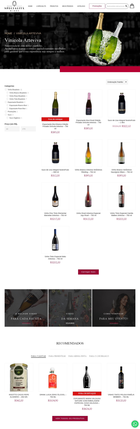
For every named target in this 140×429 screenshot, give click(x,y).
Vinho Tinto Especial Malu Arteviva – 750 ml (55, 258)
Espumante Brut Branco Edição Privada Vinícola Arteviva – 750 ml (55, 126)
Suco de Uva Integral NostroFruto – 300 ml (55, 171)
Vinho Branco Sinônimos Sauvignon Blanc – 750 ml (121, 171)
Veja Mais (26, 323)
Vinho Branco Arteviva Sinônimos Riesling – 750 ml (88, 171)
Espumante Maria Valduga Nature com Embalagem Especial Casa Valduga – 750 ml (87, 402)
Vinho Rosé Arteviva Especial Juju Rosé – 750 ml (88, 214)
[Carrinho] (132, 6)
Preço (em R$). (11, 124)
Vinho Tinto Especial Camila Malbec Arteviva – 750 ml (121, 214)
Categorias (9, 86)
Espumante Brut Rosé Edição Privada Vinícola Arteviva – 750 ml (88, 122)
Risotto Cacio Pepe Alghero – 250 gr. (19, 396)
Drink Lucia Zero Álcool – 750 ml (53, 396)
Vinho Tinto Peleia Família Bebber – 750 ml (121, 396)
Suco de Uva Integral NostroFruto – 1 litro (121, 121)
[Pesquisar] (126, 6)
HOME (8, 33)
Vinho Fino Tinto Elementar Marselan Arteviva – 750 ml (55, 214)
